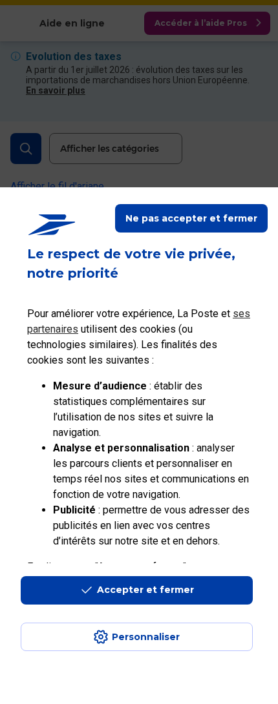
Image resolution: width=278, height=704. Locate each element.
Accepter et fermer (145, 589)
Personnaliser (146, 637)
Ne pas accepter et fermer (191, 218)
